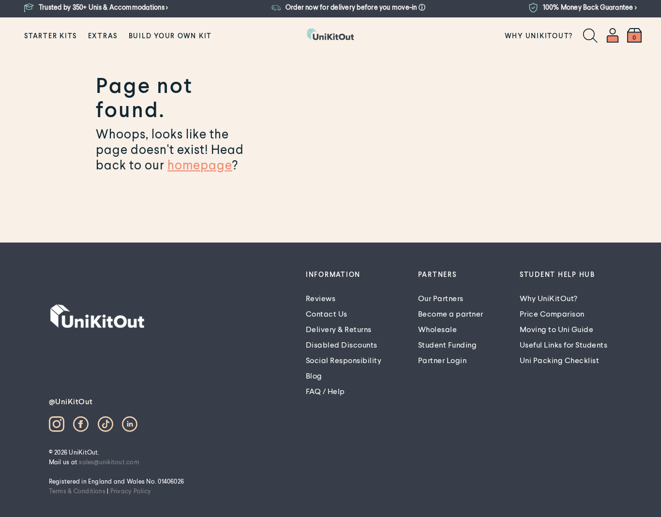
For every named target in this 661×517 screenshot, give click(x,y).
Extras (103, 35)
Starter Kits (50, 35)
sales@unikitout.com (109, 462)
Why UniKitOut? (539, 35)
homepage (199, 164)
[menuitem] (50, 35)
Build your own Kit (170, 35)
